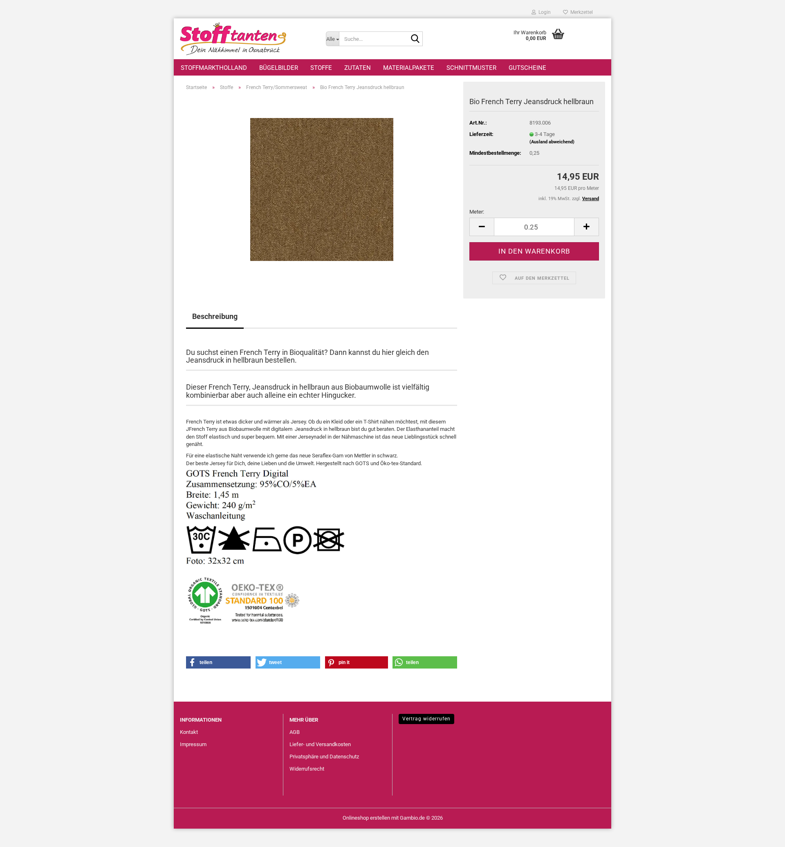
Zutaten (357, 67)
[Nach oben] (762, 835)
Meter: (476, 212)
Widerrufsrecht (306, 769)
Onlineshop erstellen (366, 818)
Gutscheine (527, 67)
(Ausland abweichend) (551, 142)
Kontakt (189, 732)
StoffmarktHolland (214, 67)
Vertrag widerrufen (426, 719)
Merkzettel (580, 12)
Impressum (193, 744)
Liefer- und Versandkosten (320, 744)
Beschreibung (215, 316)
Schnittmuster (471, 67)
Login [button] (543, 12)
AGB (294, 732)
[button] (481, 227)
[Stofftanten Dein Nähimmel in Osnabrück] (247, 38)
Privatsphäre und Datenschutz (324, 756)
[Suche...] (415, 39)
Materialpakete (408, 67)
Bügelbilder (278, 67)
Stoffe (321, 67)
